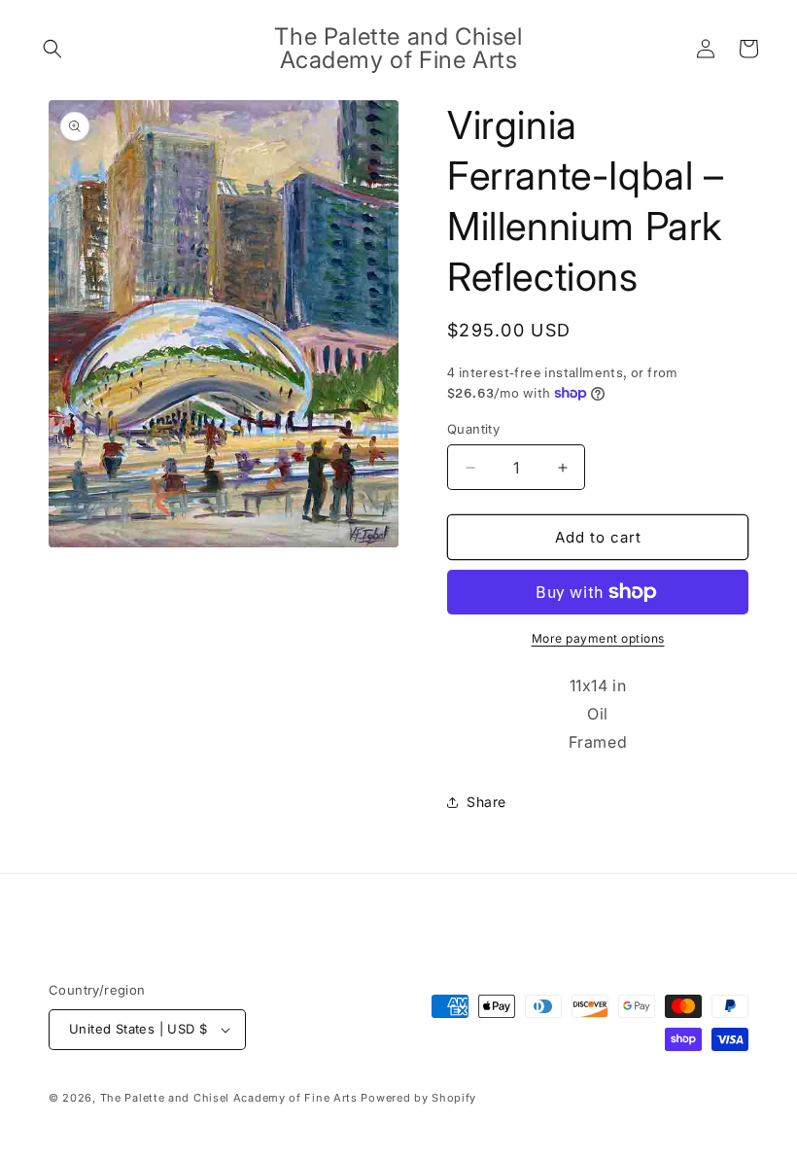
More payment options (598, 638)
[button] (52, 48)
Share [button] (486, 801)
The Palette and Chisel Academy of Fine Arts (229, 1098)
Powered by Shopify (418, 1098)
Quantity (473, 429)
